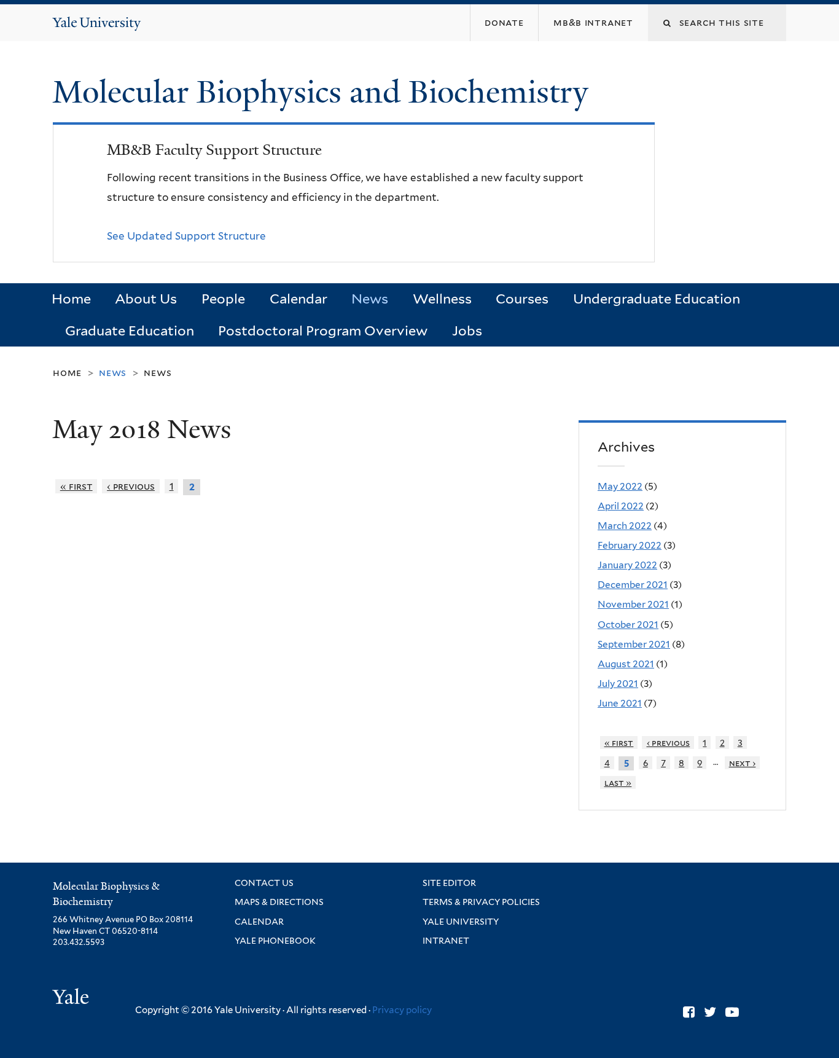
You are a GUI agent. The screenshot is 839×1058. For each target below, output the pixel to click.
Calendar (298, 299)
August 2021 (626, 664)
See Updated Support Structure (186, 236)
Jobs (467, 331)
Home (71, 299)
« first (76, 486)
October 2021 (628, 624)
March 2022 (625, 525)
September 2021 (634, 644)
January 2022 (627, 565)
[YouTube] (732, 1012)
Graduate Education (129, 331)
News (369, 299)
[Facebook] (689, 1012)
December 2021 (633, 584)
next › (742, 763)
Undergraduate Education (656, 299)
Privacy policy (402, 1010)
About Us (146, 299)
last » (618, 782)
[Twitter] (710, 1012)
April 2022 (621, 506)
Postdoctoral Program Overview (322, 331)
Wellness (442, 299)
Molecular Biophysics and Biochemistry (324, 92)
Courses (522, 299)
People (223, 299)
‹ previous (131, 486)
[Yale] (72, 998)
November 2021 (633, 604)
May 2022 (620, 486)
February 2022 (629, 545)
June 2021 (620, 703)
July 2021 (618, 683)
